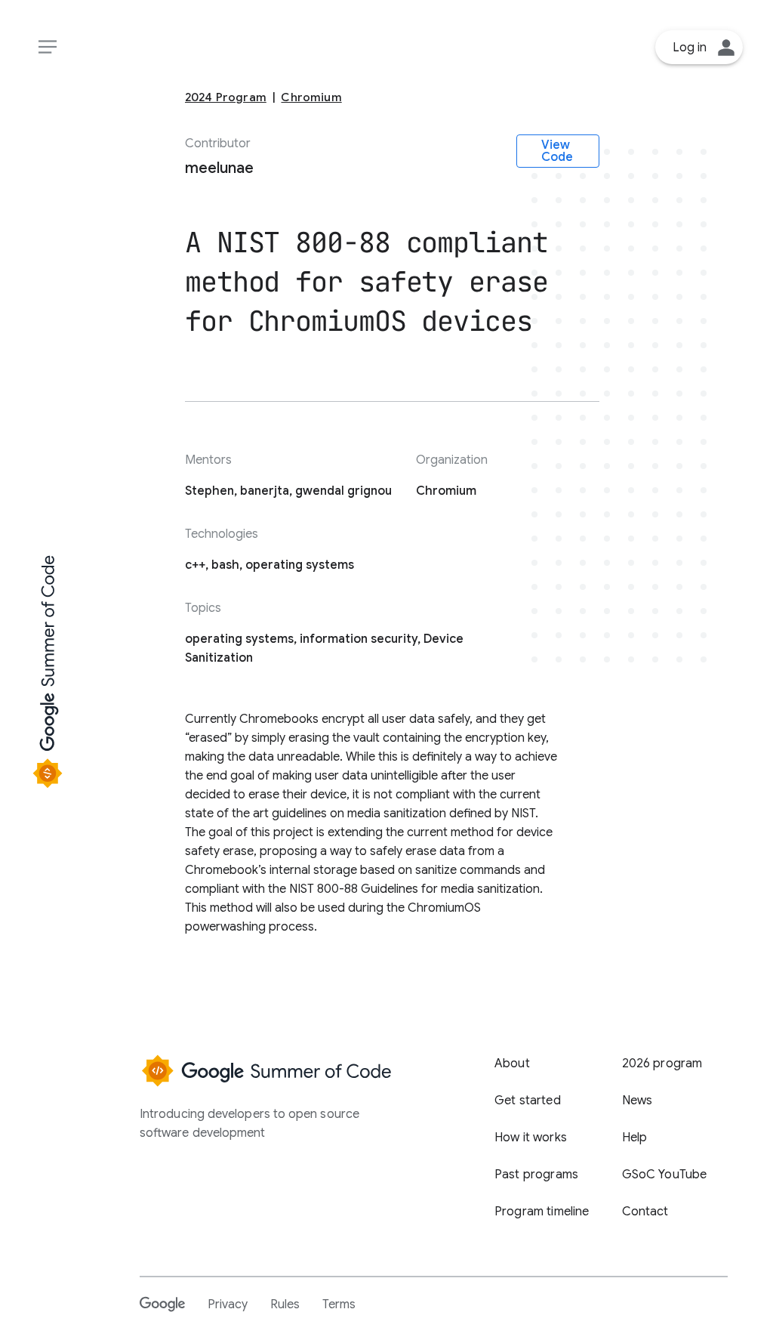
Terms (339, 1304)
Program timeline (542, 1211)
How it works (530, 1137)
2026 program (662, 1063)
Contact (645, 1211)
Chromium (311, 97)
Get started (527, 1100)
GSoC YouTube (664, 1174)
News (637, 1100)
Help (635, 1137)
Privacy (228, 1304)
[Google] (162, 1303)
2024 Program (225, 97)
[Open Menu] (47, 47)
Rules (285, 1304)
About (512, 1063)
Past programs (536, 1174)
